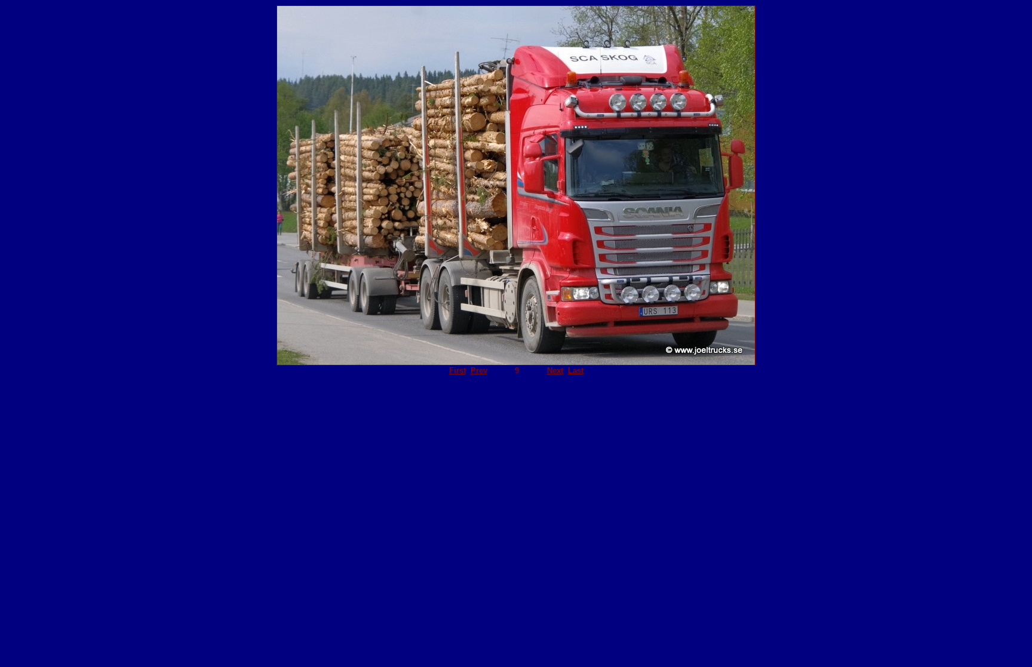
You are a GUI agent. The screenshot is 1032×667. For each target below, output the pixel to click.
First (457, 370)
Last (575, 370)
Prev (479, 370)
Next (555, 370)
